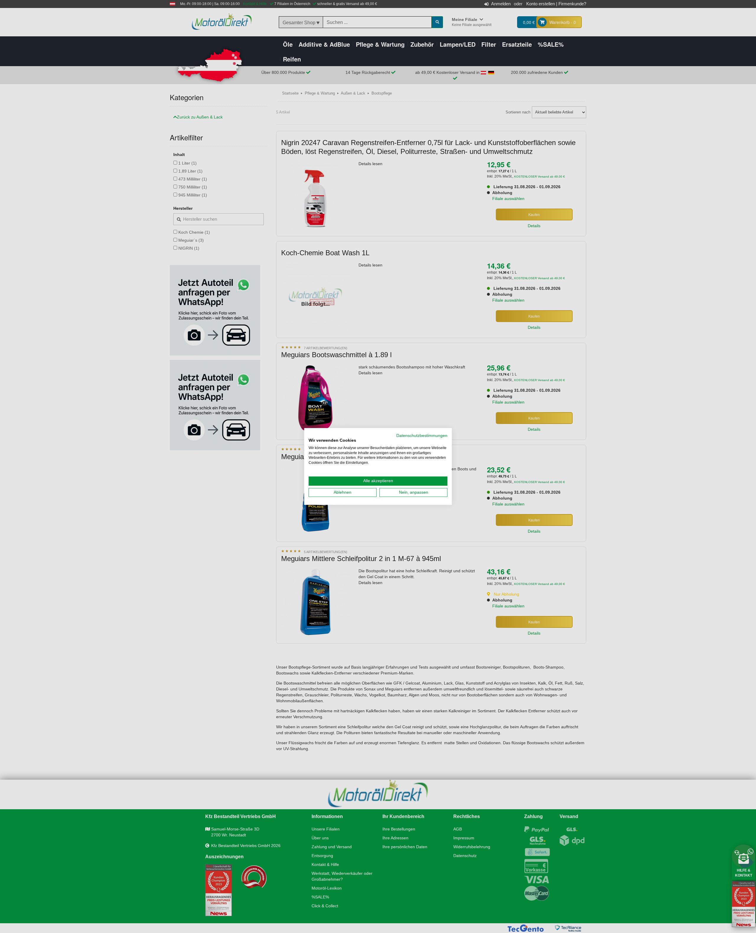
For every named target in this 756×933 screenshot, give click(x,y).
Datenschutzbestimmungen (421, 435)
